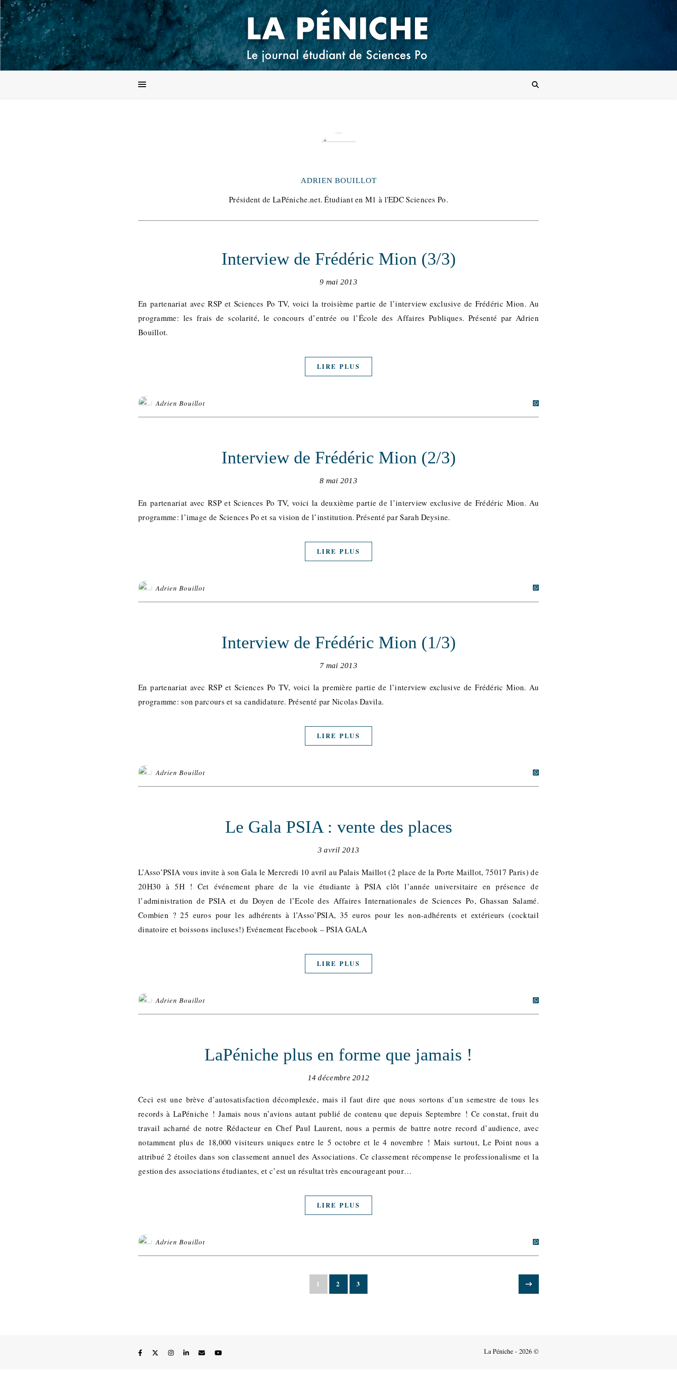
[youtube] (218, 1352)
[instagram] (171, 1352)
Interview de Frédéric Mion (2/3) (339, 457)
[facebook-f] (141, 1352)
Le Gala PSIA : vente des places (338, 826)
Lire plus (338, 366)
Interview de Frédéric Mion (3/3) (339, 258)
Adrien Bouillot (339, 180)
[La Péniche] (338, 35)
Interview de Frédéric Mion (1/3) (339, 642)
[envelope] (202, 1352)
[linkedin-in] (187, 1352)
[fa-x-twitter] (156, 1352)
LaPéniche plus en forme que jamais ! (338, 1054)
